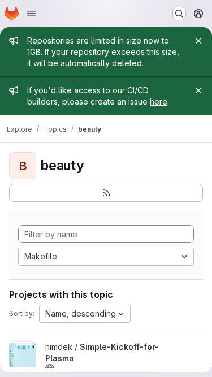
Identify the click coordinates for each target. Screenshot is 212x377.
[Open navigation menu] (31, 14)
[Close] (198, 40)
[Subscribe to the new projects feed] (106, 193)
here (158, 101)
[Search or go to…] (179, 13)
